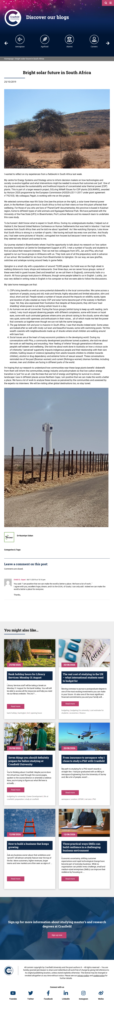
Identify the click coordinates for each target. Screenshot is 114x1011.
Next (108, 43)
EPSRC (81, 799)
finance (83, 713)
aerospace (65, 799)
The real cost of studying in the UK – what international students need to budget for (83, 677)
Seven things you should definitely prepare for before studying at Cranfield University (28, 761)
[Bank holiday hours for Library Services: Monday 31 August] (29, 653)
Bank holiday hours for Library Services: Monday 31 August (26, 675)
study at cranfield (32, 799)
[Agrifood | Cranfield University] (45, 39)
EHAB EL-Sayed (20, 580)
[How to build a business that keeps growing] (29, 823)
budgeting (65, 710)
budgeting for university (79, 710)
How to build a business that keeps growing (28, 845)
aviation (74, 799)
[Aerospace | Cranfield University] (20, 39)
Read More (15, 706)
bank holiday (12, 713)
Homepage (9, 59)
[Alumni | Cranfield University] (69, 39)
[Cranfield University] (13, 10)
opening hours (36, 713)
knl (28, 713)
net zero (88, 799)
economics (74, 713)
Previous (6, 43)
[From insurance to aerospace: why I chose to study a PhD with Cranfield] (84, 737)
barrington (22, 713)
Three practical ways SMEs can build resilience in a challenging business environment (82, 847)
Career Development (35, 796)
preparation (19, 799)
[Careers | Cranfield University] (94, 39)
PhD (94, 799)
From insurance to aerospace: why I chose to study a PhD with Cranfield (84, 759)
